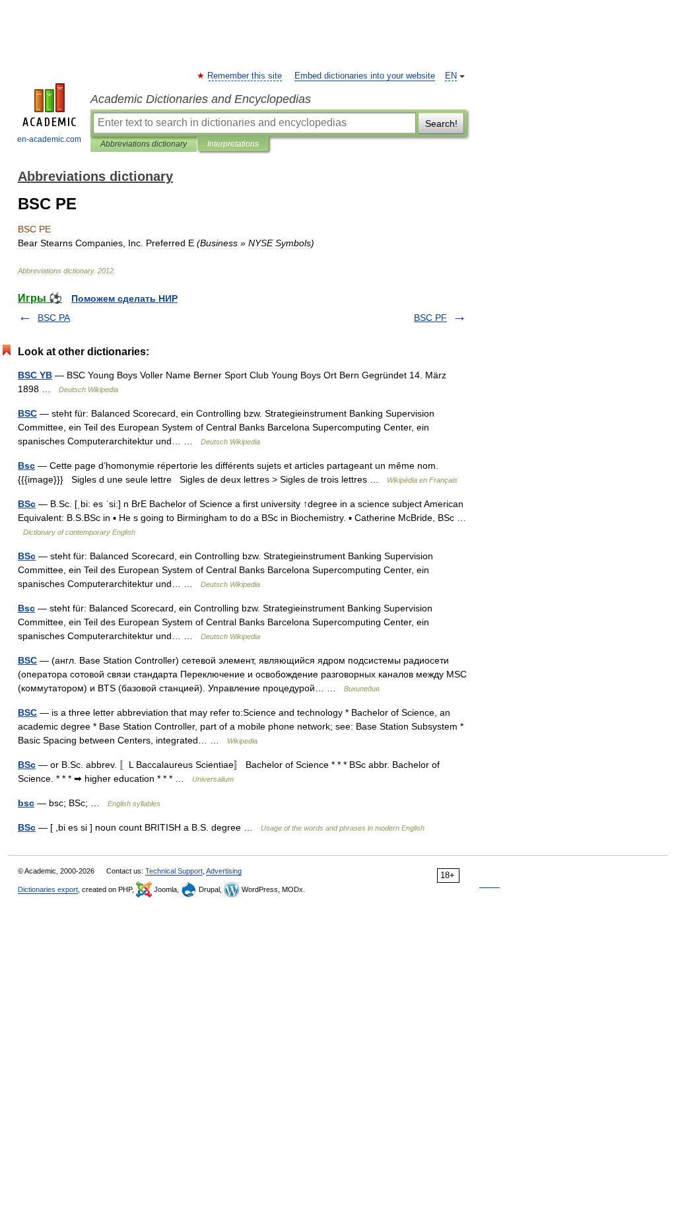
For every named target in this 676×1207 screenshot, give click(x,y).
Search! (441, 123)
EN (451, 76)
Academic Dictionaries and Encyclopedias (200, 99)
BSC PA (54, 317)
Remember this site (245, 76)
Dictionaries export (48, 889)
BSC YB (35, 375)
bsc (26, 803)
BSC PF (430, 317)
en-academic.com (49, 139)
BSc (27, 504)
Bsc (26, 465)
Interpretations (233, 144)
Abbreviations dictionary (143, 144)
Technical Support (174, 871)
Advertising (224, 871)
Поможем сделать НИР (124, 298)
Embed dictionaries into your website (364, 76)
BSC (27, 413)
